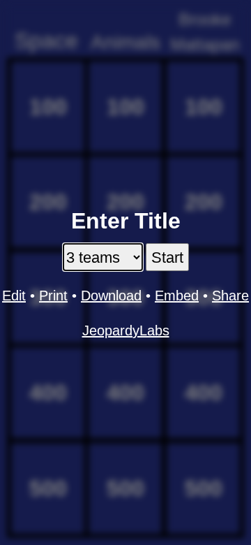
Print (53, 295)
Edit (14, 295)
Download (111, 295)
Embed (177, 295)
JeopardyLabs (125, 330)
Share (230, 295)
